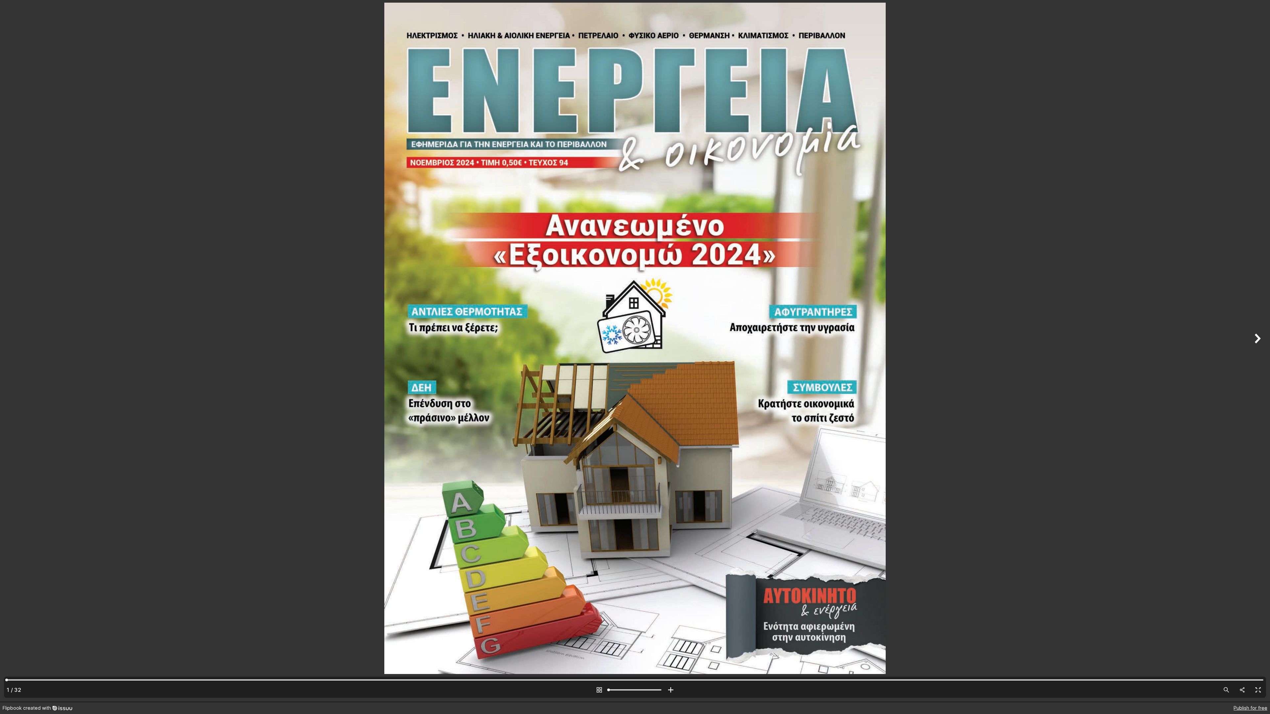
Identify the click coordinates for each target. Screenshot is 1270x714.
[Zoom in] (670, 689)
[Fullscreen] (1258, 689)
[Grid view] (599, 689)
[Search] (1226, 689)
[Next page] (1257, 351)
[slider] (635, 690)
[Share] (1242, 689)
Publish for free (1250, 708)
